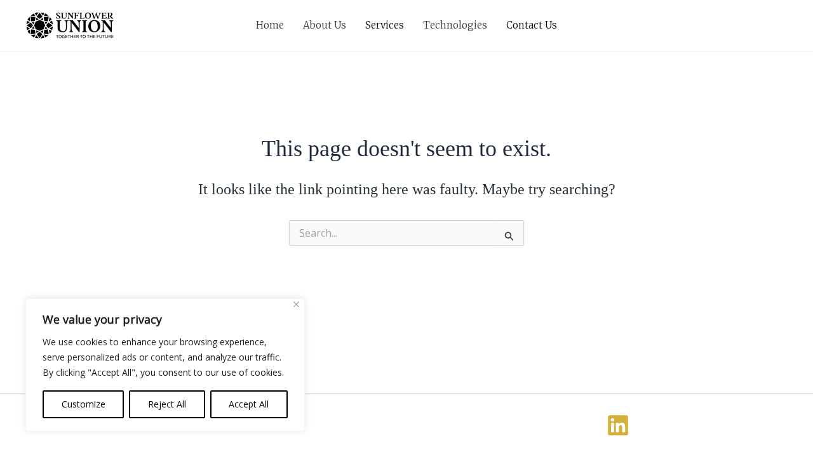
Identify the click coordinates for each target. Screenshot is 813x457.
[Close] (296, 304)
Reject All (167, 404)
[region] (165, 365)
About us (324, 25)
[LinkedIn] (618, 425)
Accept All (249, 404)
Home (270, 25)
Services (384, 25)
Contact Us (531, 25)
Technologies (455, 25)
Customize (83, 404)
